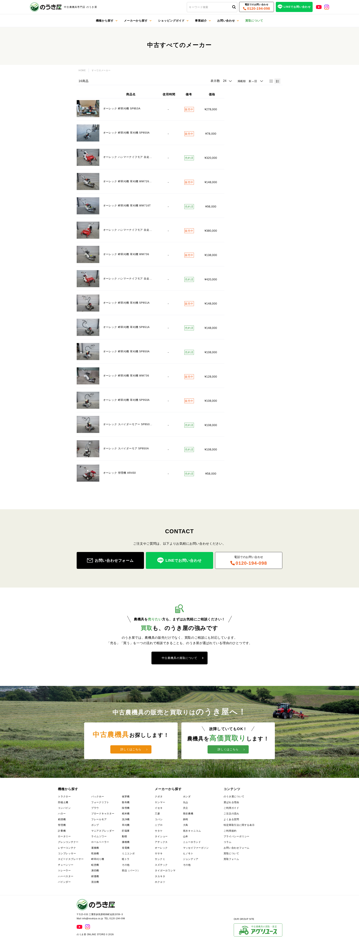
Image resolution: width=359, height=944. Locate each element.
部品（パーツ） (131, 870)
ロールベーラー (100, 842)
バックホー (97, 796)
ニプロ (158, 825)
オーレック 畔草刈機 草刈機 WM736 (126, 254)
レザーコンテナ (67, 847)
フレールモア (99, 819)
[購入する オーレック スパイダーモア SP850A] (88, 448)
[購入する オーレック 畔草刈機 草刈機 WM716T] (88, 205)
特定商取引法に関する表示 (239, 825)
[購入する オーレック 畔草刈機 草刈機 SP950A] (88, 400)
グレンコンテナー (68, 842)
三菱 (157, 813)
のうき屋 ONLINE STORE (91, 934)
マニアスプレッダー (102, 830)
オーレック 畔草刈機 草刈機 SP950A (126, 399)
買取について (231, 853)
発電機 (126, 847)
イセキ (158, 808)
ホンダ (187, 796)
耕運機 (95, 876)
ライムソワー (99, 836)
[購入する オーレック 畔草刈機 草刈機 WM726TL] (88, 181)
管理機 (62, 825)
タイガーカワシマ (165, 870)
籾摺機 (62, 819)
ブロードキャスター (102, 813)
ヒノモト (188, 853)
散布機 (126, 802)
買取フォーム (231, 859)
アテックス (161, 842)
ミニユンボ (128, 853)
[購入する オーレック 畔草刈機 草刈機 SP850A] (88, 132)
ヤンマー (160, 802)
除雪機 (126, 808)
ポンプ (95, 825)
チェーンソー (65, 864)
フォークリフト (100, 802)
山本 (185, 836)
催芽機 (126, 796)
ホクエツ (160, 882)
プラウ (95, 808)
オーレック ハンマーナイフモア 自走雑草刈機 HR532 (137, 229)
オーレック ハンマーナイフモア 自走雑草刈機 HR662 (137, 278)
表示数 (215, 80)
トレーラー (64, 870)
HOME (82, 70)
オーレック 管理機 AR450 (119, 472)
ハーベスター (65, 876)
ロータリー (64, 836)
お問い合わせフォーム (236, 847)
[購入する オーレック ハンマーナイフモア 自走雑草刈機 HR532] (88, 230)
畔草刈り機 (97, 859)
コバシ (158, 819)
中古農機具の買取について (179, 657)
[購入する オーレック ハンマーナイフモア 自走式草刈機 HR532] (88, 157)
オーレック (161, 847)
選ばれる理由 (231, 802)
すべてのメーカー (101, 70)
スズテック (161, 864)
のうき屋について (234, 796)
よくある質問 (231, 819)
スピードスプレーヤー (71, 859)
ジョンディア (191, 859)
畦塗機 (95, 864)
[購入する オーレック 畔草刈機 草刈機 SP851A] (88, 302)
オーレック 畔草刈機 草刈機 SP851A (126, 302)
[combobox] (212, 7)
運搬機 (95, 847)
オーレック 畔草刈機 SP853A (121, 108)
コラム (227, 842)
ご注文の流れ (231, 813)
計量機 (62, 830)
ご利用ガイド (231, 808)
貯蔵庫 (126, 830)
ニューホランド (192, 842)
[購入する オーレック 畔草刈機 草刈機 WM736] (88, 254)
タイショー (161, 836)
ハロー (62, 813)
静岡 (185, 819)
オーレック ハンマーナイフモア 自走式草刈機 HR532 (137, 156)
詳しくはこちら (130, 749)
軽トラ (126, 859)
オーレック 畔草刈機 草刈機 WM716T (127, 205)
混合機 (95, 882)
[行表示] (277, 81)
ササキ (158, 853)
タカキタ (160, 876)
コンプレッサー (67, 853)
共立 (185, 808)
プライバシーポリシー (236, 836)
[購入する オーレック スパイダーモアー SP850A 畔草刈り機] (88, 424)
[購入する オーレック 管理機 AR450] (88, 473)
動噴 (124, 836)
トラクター (64, 796)
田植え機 (63, 802)
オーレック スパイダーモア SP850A (126, 448)
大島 (185, 825)
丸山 (185, 802)
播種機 (126, 842)
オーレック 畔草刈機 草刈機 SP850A (126, 132)
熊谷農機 (188, 813)
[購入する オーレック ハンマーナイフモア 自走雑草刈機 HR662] (88, 278)
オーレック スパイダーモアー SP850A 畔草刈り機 (135, 424)
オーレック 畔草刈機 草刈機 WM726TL (128, 181)
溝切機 (95, 870)
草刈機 (126, 825)
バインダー (64, 882)
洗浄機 (126, 819)
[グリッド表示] (271, 81)
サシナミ (160, 859)
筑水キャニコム (192, 830)
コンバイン (64, 808)
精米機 (126, 813)
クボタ (158, 796)
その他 (126, 864)
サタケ (158, 830)
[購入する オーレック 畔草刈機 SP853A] (88, 108)
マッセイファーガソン (196, 847)
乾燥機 (95, 853)
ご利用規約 (230, 830)
